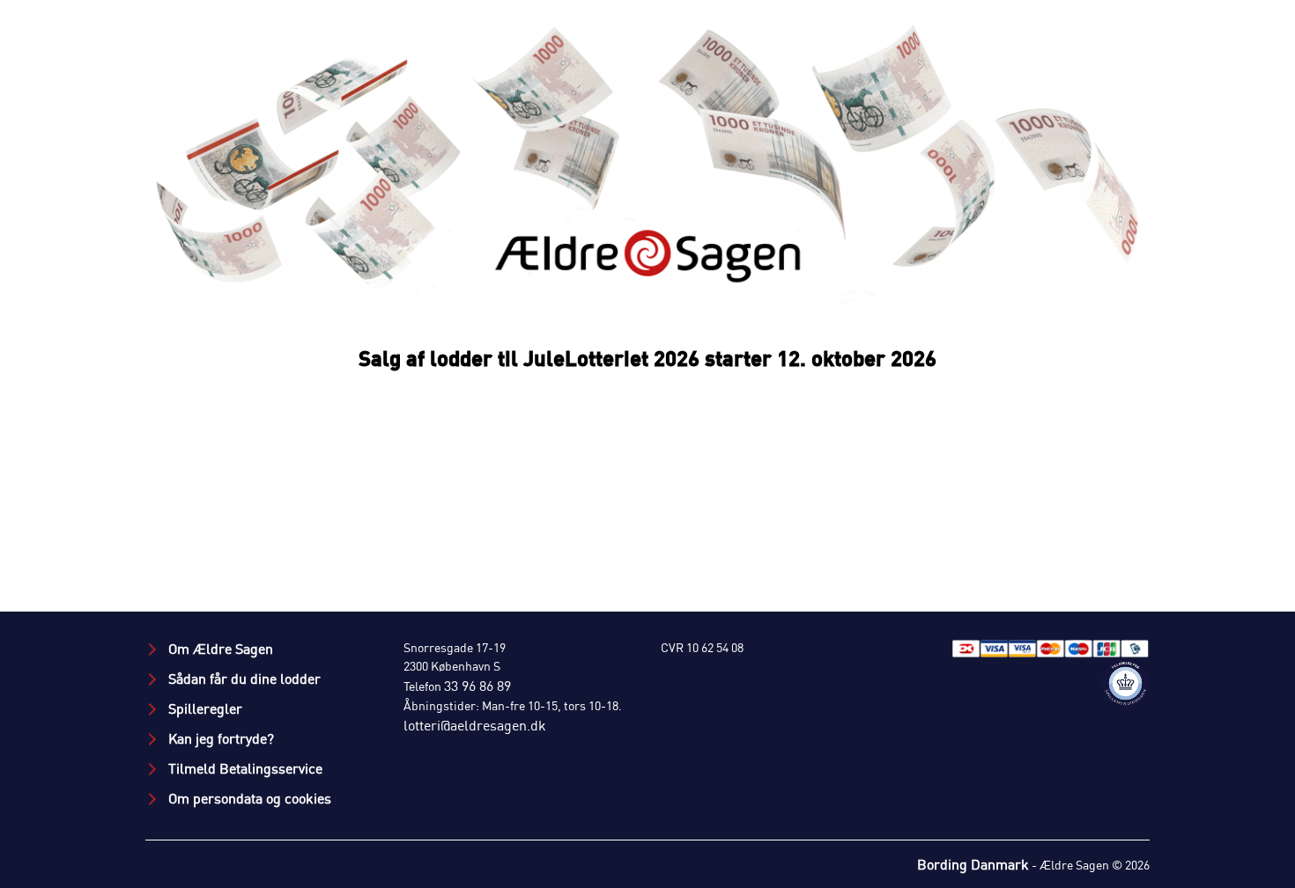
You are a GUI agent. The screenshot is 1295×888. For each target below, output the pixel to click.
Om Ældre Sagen (219, 648)
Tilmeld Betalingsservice (243, 768)
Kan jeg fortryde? (219, 738)
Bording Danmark (973, 864)
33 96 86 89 (477, 685)
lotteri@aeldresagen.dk (474, 725)
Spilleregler (203, 708)
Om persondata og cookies (248, 798)
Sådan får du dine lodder (243, 678)
